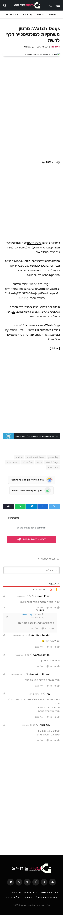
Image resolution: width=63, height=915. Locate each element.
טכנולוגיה (27, 14)
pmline (19, 457)
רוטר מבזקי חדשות (49, 892)
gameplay (53, 457)
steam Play (27, 614)
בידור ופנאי (12, 14)
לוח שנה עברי (15, 892)
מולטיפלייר (27, 462)
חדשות (52, 14)
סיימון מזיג (55, 46)
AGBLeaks (51, 162)
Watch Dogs (52, 462)
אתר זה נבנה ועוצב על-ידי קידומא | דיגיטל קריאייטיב (31, 897)
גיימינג (40, 14)
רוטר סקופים (30, 892)
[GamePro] (27, 5)
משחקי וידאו (12, 462)
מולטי (39, 462)
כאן (13, 311)
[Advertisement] (31, 202)
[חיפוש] (5, 5)
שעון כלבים (52, 467)
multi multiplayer (35, 457)
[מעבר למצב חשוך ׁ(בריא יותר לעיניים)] (51, 5)
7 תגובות (27, 46)
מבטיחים (42, 275)
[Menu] (58, 5)
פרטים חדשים (34, 243)
